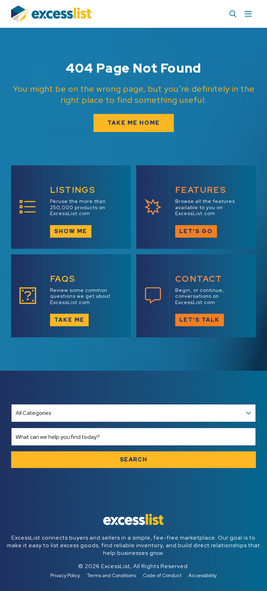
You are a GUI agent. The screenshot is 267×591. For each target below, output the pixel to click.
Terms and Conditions (111, 575)
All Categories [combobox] (33, 413)
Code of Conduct (162, 575)
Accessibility (202, 575)
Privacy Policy (65, 575)
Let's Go (196, 231)
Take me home (133, 122)
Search (133, 459)
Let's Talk (199, 319)
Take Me (69, 319)
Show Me (70, 231)
